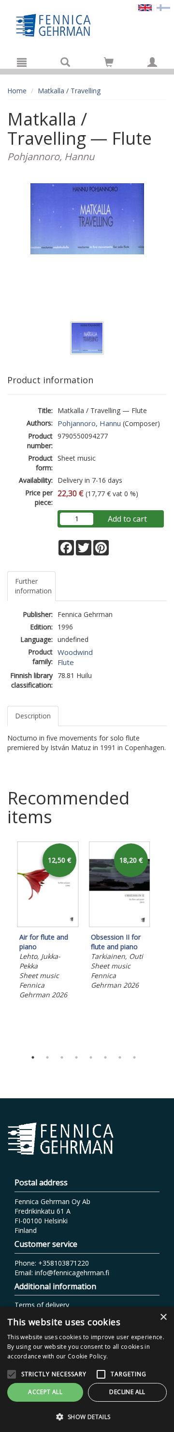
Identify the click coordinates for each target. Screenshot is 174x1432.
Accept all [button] (45, 1392)
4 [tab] (76, 1057)
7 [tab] (120, 1057)
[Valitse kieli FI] (163, 7)
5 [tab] (91, 1057)
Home (17, 90)
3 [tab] (62, 1057)
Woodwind (75, 652)
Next (162, 943)
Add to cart (127, 519)
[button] (87, 1416)
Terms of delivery (41, 1304)
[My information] (152, 62)
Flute (66, 662)
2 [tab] (47, 1057)
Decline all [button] (127, 1392)
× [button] (163, 1317)
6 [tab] (105, 1057)
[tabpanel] (48, 921)
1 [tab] (33, 1057)
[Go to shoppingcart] (108, 62)
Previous (5, 943)
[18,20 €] (119, 925)
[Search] (65, 62)
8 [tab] (134, 1057)
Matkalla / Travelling (69, 90)
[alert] (87, 1369)
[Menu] (21, 62)
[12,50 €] (48, 925)
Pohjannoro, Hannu (89, 423)
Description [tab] (33, 715)
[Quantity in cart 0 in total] (108, 63)
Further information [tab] (33, 586)
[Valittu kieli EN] (145, 7)
